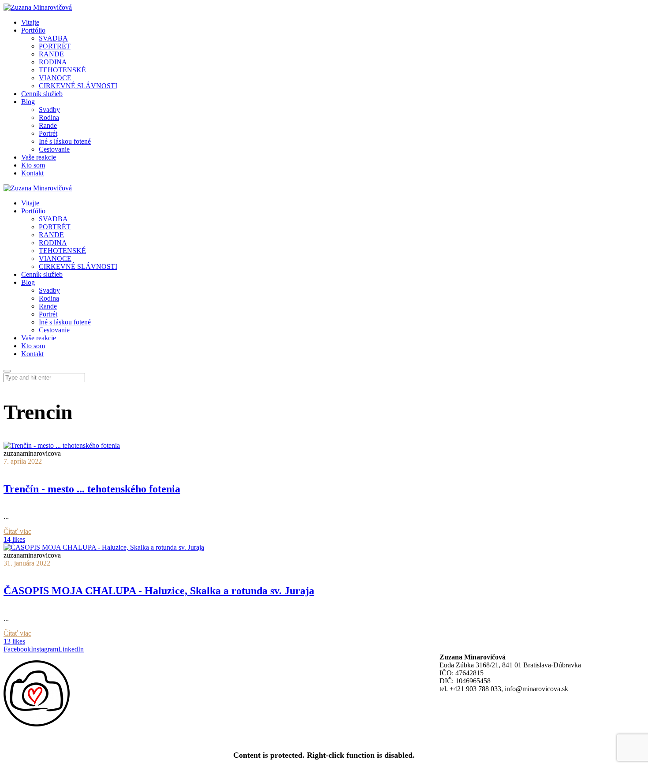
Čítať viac (17, 531)
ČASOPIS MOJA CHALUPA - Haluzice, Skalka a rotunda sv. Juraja (159, 590)
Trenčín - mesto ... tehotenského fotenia (92, 489)
